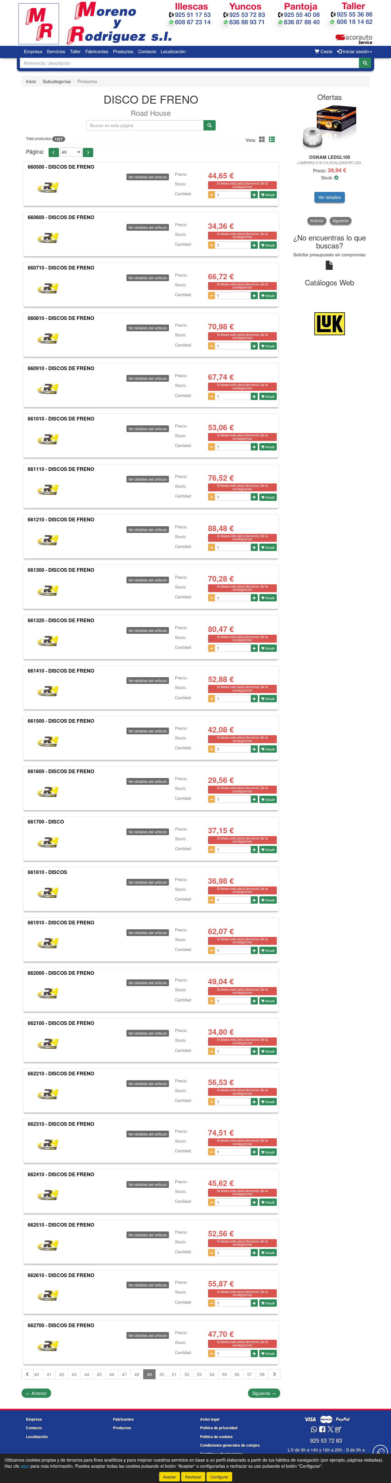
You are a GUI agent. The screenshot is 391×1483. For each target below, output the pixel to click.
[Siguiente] (274, 1374)
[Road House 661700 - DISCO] (48, 842)
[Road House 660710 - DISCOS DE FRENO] (48, 288)
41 (49, 1374)
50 (161, 1374)
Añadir (270, 194)
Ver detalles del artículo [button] (147, 176)
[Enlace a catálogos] (330, 323)
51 (174, 1374)
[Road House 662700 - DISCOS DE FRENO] (48, 1346)
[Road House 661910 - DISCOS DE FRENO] (48, 943)
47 (124, 1374)
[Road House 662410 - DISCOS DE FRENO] (48, 1195)
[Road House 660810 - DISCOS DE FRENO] (48, 338)
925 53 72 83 (326, 1440)
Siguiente (264, 1393)
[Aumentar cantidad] (254, 194)
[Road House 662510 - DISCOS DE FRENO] (48, 1245)
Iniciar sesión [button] (355, 51)
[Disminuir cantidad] (211, 194)
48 (136, 1374)
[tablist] (330, 165)
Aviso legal (209, 1419)
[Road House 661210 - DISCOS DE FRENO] (48, 540)
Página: (35, 151)
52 (187, 1374)
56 (237, 1374)
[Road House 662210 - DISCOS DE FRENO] (48, 1094)
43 (74, 1374)
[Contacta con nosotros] (380, 1452)
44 (86, 1374)
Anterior (36, 1393)
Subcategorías (57, 81)
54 (212, 1374)
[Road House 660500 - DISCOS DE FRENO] (48, 187)
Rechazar (193, 1476)
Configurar (219, 1476)
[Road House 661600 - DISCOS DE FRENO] (48, 791)
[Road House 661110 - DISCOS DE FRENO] (48, 489)
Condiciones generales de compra (230, 1445)
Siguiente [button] (341, 220)
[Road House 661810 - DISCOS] (48, 892)
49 (149, 1374)
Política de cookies (216, 1436)
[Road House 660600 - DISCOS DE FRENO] (48, 237)
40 (36, 1374)
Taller (75, 51)
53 (199, 1374)
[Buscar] (365, 63)
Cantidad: (183, 193)
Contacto (147, 51)
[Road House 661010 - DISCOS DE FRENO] (48, 439)
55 (224, 1374)
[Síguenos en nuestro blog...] (338, 1429)
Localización (173, 51)
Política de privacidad (218, 1427)
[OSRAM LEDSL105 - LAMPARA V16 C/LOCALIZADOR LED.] (330, 128)
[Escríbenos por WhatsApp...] (314, 1429)
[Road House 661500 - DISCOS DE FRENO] (48, 741)
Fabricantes (96, 51)
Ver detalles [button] (329, 197)
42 (61, 1374)
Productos (123, 51)
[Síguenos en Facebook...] (322, 1429)
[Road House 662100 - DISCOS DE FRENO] (48, 1043)
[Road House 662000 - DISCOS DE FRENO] (48, 993)
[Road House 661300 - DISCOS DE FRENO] (48, 590)
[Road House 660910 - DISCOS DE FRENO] (48, 388)
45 (99, 1374)
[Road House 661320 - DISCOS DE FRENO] (48, 641)
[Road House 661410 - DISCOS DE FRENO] (48, 691)
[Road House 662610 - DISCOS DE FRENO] (48, 1295)
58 (262, 1374)
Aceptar (169, 1476)
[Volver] (27, 1374)
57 (249, 1374)
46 (111, 1374)
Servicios (56, 51)
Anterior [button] (316, 220)
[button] (263, 139)
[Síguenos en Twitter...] (330, 1429)
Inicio (31, 81)
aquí (25, 1466)
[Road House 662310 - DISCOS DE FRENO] (48, 1144)
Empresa (33, 51)
